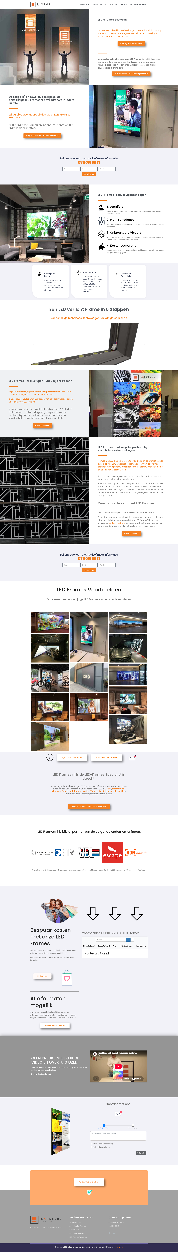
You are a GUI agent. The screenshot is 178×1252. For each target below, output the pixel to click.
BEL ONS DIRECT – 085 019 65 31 (133, 5)
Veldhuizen (75, 791)
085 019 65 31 (89, 162)
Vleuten (94, 791)
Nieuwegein (111, 791)
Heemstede (118, 788)
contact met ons (116, 523)
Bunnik (65, 791)
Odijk (120, 791)
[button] (33, 344)
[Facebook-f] (110, 1233)
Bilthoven (56, 791)
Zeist (101, 791)
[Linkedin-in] (114, 1233)
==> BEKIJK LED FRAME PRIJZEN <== (92, 5)
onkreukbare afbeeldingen (122, 30)
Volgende (141, 1153)
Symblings (119, 1247)
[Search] (128, 940)
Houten (85, 791)
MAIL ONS (113, 5)
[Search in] (132, 940)
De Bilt (108, 788)
